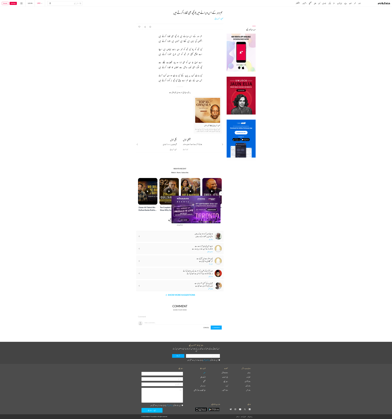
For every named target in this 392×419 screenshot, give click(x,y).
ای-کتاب (339, 3)
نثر (334, 3)
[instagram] (235, 409)
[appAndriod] (214, 409)
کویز (319, 3)
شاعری (324, 3)
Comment (216, 327)
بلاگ (330, 3)
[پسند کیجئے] (139, 27)
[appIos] (201, 409)
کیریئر (227, 386)
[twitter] (245, 409)
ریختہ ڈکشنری (248, 381)
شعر (355, 3)
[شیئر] (145, 27)
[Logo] (384, 4)
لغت (350, 3)
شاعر (359, 3)
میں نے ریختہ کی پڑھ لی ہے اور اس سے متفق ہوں (202, 360)
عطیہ (204, 373)
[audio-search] (50, 3)
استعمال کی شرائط (243, 416)
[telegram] (230, 409)
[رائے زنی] (150, 27)
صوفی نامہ (248, 377)
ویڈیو (345, 3)
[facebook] (249, 409)
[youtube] (240, 409)
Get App (13, 3)
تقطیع (310, 3)
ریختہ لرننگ (248, 386)
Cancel (206, 327)
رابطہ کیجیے (226, 381)
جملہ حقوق (237, 416)
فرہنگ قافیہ (202, 377)
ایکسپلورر (304, 3)
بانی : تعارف (225, 377)
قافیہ (315, 3)
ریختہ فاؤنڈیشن (225, 373)
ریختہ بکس (248, 390)
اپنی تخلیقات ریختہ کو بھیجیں (199, 390)
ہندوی (249, 373)
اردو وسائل (202, 386)
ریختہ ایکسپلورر (225, 390)
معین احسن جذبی (219, 19)
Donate (5, 3)
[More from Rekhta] (21, 3)
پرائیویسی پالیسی (206, 360)
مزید (292, 3)
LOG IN (30, 3)
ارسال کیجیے (150, 410)
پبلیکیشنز (298, 3)
